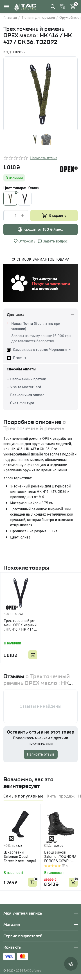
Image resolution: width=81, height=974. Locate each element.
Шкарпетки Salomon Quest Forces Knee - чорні (20, 856)
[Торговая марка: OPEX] (69, 168)
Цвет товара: (14, 188)
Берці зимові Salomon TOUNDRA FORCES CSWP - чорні (60, 856)
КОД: (7, 52)
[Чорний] (25, 199)
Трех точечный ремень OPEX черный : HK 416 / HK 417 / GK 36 (20, 625)
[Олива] (10, 199)
